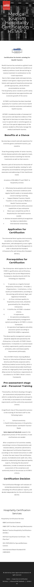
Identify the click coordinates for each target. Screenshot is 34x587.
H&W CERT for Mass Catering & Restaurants (17, 526)
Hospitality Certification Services (12, 518)
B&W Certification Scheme (11, 522)
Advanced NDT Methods (17, 581)
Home (8, 579)
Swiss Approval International (20, 572)
